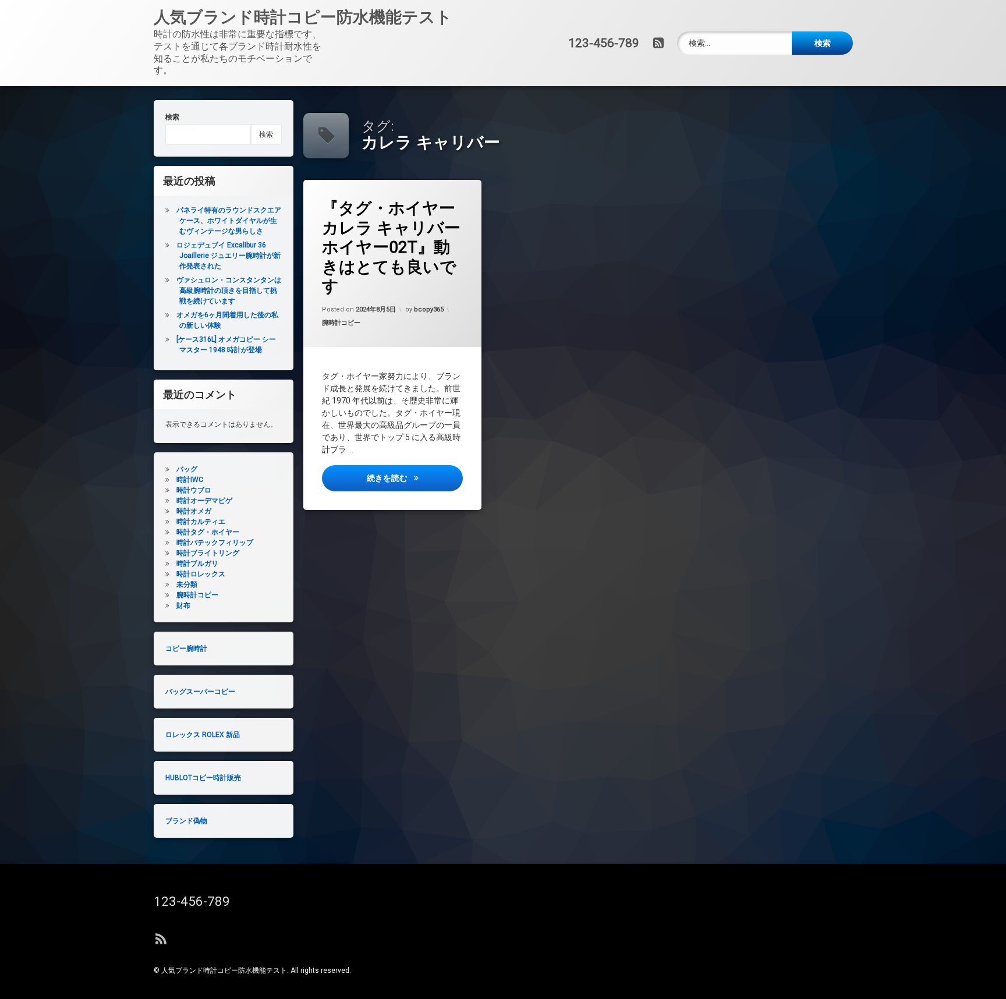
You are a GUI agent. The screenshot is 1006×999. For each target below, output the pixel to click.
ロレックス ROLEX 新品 (202, 735)
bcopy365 (429, 309)
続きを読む (414, 478)
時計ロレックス (200, 574)
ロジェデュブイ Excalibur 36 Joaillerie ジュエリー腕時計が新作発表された (228, 255)
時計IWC (189, 480)
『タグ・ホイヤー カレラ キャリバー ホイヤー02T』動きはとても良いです (391, 247)
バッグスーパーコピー (200, 692)
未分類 (186, 584)
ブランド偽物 (186, 821)
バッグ (186, 469)
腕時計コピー (341, 323)
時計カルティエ (200, 522)
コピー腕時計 (186, 648)
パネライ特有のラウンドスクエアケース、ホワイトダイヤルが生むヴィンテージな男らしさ (228, 220)
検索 (172, 117)
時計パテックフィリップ (214, 543)
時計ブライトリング (207, 553)
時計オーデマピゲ (204, 501)
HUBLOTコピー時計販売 (203, 778)
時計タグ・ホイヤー (207, 532)
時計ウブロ (193, 490)
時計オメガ (193, 511)
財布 (183, 605)
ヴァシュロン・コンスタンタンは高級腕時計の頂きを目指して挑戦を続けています (228, 290)
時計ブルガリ (197, 563)
